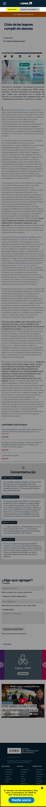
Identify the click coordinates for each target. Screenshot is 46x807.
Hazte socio (21, 800)
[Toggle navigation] (4, 3)
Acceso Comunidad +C (29, 9)
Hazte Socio (12, 9)
